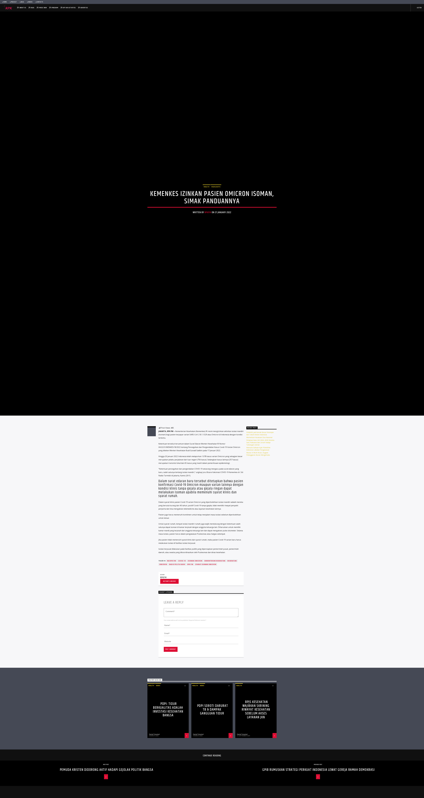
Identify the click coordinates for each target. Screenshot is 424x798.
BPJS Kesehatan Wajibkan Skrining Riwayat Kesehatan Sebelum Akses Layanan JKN (256, 749)
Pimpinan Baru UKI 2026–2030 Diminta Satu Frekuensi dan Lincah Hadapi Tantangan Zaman (260, 482)
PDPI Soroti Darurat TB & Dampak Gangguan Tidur (212, 749)
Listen (419, 7)
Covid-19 (182, 601)
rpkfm (208, 231)
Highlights (215, 205)
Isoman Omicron (195, 601)
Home (5, 2)
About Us (23, 7)
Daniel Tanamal (154, 774)
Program (55, 7)
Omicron (163, 604)
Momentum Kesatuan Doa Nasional (259, 477)
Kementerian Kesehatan (214, 601)
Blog (22, 2)
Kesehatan (232, 601)
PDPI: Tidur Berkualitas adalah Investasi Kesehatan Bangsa (168, 749)
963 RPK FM (171, 601)
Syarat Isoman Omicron (205, 604)
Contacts (40, 2)
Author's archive (169, 621)
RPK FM (190, 604)
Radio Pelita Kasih (177, 604)
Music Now (43, 7)
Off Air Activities (69, 7)
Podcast (14, 2)
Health (206, 205)
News (158, 726)
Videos (30, 2)
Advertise (84, 7)
